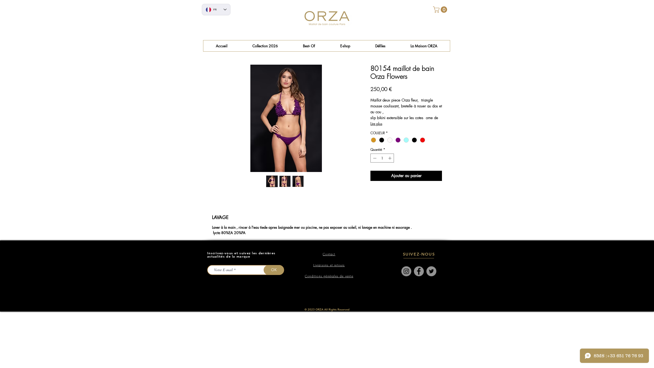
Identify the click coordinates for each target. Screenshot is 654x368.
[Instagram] (406, 271)
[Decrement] (374, 158)
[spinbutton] (382, 158)
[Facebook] (419, 271)
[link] (441, 9)
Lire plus (376, 123)
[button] (309, 45)
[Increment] (390, 158)
